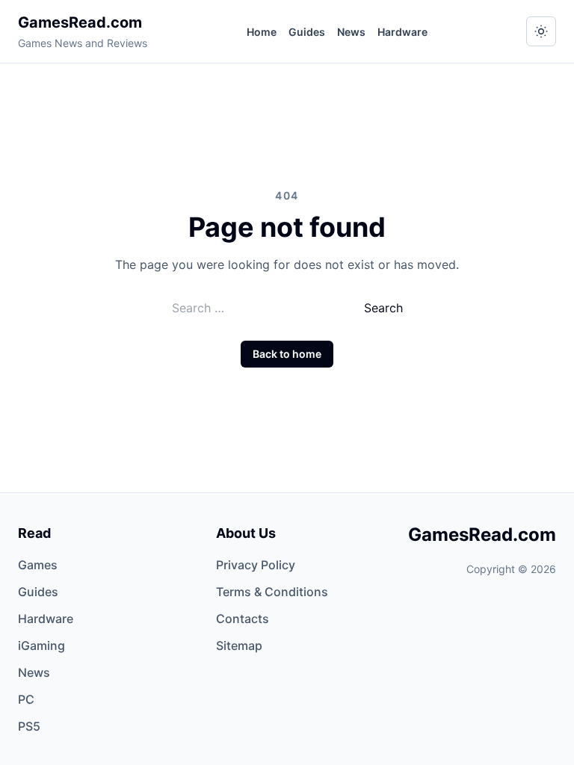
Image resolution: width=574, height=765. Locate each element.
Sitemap (239, 645)
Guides (306, 31)
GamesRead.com (80, 22)
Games (38, 564)
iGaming (41, 645)
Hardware (402, 31)
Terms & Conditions (272, 591)
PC (26, 699)
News (351, 31)
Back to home (287, 353)
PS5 (29, 726)
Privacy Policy (255, 564)
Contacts (242, 618)
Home (262, 31)
